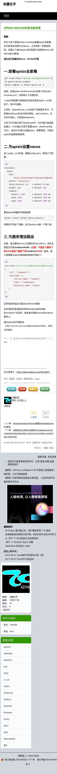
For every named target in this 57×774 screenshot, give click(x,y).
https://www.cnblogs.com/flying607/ (33, 371)
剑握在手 (9, 4)
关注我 (22, 389)
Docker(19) (8, 692)
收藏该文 (33, 389)
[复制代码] (6, 165)
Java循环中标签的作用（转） (31, 554)
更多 (5, 745)
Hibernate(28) (9, 738)
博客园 (21, 755)
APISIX (19, 378)
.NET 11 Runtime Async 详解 (19, 541)
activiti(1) (7, 646)
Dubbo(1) (8, 699)
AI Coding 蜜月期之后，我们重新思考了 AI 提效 (27, 530)
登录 (42, 461)
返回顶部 (52, 456)
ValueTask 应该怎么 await (17, 545)
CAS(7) (7, 686)
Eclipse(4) (8, 712)
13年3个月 (14, 599)
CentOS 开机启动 (25, 558)
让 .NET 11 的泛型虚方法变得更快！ (22, 538)
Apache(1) (8, 660)
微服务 (12, 378)
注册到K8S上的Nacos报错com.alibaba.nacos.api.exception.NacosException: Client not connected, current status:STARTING (28, 433)
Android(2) (8, 653)
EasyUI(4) (8, 706)
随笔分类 (8, 640)
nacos (37, 378)
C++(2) (6, 679)
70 (10, 603)
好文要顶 (11, 389)
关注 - (23, 400)
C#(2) (6, 673)
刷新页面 (42, 456)
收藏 (45, 447)
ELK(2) (6, 719)
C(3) (5, 666)
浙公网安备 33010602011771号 (19, 759)
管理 (6, 16)
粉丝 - (15, 400)
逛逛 (52, 461)
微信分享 (44, 389)
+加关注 (7, 405)
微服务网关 (28, 378)
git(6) (6, 732)
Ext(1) (6, 725)
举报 (51, 447)
